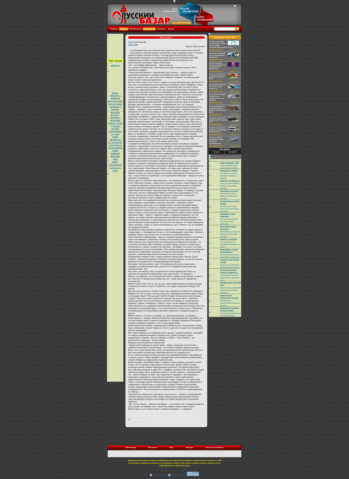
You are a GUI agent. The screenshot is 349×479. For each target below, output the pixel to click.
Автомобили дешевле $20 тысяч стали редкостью (217, 87)
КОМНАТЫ (115, 153)
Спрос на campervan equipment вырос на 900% (217, 77)
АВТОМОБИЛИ (115, 165)
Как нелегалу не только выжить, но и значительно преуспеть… (228, 196)
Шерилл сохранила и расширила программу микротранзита (218, 130)
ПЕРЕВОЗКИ (115, 120)
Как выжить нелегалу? (229, 191)
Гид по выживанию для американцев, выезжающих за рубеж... (230, 244)
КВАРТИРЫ (115, 156)
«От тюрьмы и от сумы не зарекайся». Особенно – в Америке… (228, 175)
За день (216, 152)
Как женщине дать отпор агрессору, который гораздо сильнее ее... (229, 208)
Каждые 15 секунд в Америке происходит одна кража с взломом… (229, 185)
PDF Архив (115, 60)
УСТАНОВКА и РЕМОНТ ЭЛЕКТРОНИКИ (115, 129)
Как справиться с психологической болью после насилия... (230, 303)
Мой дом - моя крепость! (230, 181)
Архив (171, 29)
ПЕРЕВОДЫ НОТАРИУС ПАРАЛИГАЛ (115, 115)
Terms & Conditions (214, 447)
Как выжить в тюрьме (229, 171)
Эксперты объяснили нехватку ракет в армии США (218, 120)
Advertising (149, 29)
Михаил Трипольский (194, 46)
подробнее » (235, 50)
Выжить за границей (228, 239)
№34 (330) (133, 44)
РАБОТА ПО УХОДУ (115, 101)
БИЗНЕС (115, 162)
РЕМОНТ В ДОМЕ (115, 123)
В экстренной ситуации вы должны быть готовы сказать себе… (229, 277)
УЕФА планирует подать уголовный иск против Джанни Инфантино (217, 66)
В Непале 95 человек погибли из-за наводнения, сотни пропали (217, 97)
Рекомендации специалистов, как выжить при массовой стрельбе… (230, 234)
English (123, 29)
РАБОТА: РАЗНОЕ (115, 104)
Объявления (136, 29)
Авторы (189, 447)
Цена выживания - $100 (229, 163)
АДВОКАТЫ (115, 66)
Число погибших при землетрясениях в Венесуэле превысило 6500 (217, 109)
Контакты (161, 29)
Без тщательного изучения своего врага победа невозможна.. (229, 221)
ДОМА (115, 159)
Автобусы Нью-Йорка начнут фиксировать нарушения (217, 55)
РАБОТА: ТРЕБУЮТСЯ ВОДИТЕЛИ (115, 96)
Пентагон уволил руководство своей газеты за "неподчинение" (216, 140)
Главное (114, 29)
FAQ (171, 447)
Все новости (225, 149)
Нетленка (152, 447)
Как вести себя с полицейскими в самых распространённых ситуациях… (230, 290)
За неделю (233, 152)
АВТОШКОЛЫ (115, 140)
